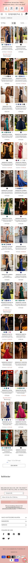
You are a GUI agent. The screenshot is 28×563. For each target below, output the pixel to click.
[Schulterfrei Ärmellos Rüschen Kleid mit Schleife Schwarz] (7, 66)
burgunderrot (7, 360)
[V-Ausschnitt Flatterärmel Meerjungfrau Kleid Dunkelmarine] (7, 410)
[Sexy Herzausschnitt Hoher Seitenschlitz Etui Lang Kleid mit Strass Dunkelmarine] (21, 66)
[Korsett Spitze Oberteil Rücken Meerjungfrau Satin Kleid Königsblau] (7, 322)
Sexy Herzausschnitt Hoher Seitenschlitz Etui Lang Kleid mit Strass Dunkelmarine (21, 81)
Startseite (3, 17)
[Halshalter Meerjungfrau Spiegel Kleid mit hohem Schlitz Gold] (7, 94)
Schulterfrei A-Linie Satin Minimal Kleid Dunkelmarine (7, 305)
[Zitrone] (16, 388)
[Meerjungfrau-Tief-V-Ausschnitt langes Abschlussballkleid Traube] (21, 206)
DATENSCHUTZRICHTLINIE (9, 508)
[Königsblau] (8, 44)
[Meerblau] (10, 44)
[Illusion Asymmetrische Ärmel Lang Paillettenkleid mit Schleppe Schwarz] (7, 150)
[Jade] (4, 388)
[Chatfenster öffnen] (24, 560)
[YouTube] (4, 538)
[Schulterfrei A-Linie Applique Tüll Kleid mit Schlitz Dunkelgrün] (7, 206)
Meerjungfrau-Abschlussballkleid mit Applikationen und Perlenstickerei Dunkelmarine (7, 277)
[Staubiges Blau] (4, 44)
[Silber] (4, 76)
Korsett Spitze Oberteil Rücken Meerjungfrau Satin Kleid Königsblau (7, 336)
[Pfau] (8, 132)
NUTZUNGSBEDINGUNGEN (13, 507)
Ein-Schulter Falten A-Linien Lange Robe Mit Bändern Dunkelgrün (21, 305)
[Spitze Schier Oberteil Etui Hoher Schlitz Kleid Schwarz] (7, 178)
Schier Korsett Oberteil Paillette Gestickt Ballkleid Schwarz (21, 452)
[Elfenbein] (2, 76)
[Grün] (18, 388)
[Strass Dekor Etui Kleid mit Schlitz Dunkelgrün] (21, 378)
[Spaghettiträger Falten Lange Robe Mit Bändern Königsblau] (21, 178)
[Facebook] (4, 534)
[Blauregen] (16, 420)
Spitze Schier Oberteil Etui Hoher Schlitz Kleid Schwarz (7, 193)
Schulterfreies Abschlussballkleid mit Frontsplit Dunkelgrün (7, 452)
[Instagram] (9, 534)
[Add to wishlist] (12, 28)
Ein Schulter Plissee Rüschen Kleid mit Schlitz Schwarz (21, 109)
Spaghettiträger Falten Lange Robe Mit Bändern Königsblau (21, 193)
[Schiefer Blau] (4, 132)
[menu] (2, 14)
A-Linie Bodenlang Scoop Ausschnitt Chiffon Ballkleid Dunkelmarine (20, 137)
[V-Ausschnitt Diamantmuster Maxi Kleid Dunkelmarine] (21, 234)
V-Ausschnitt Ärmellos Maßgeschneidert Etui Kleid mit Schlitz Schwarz (21, 49)
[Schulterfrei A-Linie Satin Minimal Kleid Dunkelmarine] (7, 290)
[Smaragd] (2, 132)
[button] (13, 23)
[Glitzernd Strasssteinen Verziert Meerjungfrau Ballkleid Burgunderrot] (7, 350)
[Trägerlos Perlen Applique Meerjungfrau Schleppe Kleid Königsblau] (21, 262)
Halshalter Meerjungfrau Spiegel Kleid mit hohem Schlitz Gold (7, 109)
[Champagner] (20, 160)
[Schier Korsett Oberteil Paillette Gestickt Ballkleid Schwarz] (21, 438)
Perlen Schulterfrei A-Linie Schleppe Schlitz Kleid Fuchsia (21, 424)
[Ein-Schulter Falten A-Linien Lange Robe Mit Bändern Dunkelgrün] (21, 290)
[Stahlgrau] (6, 76)
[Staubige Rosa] (8, 332)
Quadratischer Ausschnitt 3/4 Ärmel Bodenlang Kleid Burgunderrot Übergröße (21, 165)
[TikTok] (19, 534)
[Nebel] (24, 188)
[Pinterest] (14, 534)
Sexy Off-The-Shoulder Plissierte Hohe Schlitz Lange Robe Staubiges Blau (7, 249)
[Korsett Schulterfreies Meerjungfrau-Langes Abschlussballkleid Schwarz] (21, 322)
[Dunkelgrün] (6, 132)
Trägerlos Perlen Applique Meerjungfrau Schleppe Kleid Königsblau (21, 277)
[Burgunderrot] (16, 160)
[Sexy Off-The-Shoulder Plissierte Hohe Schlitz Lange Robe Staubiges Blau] (7, 234)
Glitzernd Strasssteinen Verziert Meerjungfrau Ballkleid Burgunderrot (7, 364)
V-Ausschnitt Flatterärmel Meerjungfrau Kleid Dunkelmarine (7, 424)
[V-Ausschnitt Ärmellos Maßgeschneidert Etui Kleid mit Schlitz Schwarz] (21, 34)
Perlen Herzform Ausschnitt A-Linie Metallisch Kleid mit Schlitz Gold (21, 364)
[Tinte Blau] (2, 44)
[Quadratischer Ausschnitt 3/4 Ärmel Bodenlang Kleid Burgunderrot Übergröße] (21, 150)
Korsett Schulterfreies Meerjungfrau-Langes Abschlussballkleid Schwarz (21, 336)
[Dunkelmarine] (6, 44)
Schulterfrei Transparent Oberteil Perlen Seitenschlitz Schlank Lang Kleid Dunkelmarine (7, 49)
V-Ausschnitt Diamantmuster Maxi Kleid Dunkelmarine (21, 249)
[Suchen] (6, 14)
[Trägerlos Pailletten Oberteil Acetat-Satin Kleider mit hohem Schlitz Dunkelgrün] (7, 122)
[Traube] (21, 216)
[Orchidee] (22, 420)
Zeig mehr (14, 465)
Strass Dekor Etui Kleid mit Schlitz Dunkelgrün (21, 393)
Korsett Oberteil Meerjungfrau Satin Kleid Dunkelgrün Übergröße (7, 393)
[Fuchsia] (10, 332)
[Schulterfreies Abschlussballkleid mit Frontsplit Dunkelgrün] (7, 438)
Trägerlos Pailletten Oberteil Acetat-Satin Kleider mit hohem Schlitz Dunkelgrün (7, 137)
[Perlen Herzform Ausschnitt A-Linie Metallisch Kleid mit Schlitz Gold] (21, 350)
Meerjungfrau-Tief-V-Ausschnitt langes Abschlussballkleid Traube (21, 221)
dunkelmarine (21, 244)
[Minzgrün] (2, 388)
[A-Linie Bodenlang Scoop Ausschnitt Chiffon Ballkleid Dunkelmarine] (21, 122)
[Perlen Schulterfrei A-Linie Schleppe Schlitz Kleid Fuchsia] (21, 410)
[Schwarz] (21, 44)
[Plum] (10, 76)
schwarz (7, 160)
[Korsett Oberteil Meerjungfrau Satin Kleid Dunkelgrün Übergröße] (7, 378)
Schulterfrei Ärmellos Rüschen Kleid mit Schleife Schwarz (7, 81)
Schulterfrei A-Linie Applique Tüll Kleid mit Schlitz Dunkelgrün (7, 221)
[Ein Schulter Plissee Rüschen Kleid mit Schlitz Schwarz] (21, 94)
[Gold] (7, 104)
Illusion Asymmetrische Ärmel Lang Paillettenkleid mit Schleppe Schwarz (7, 165)
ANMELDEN (14, 502)
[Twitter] (9, 538)
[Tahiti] (18, 420)
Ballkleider (9, 17)
